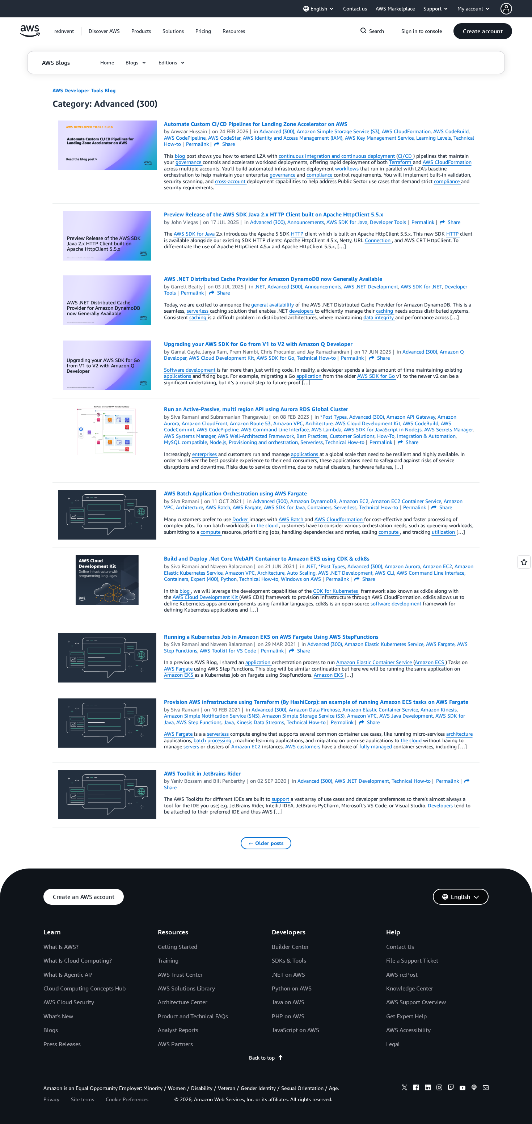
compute (211, 532)
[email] (486, 1089)
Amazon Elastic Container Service (374, 662)
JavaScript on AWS (295, 1030)
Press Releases (62, 1044)
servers (191, 746)
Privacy (51, 1099)
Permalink (197, 144)
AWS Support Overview (416, 1002)
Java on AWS (288, 1002)
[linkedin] (428, 1089)
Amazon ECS (430, 662)
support (281, 799)
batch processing (213, 740)
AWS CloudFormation (447, 162)
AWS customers (303, 746)
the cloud (268, 525)
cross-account (231, 181)
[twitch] (451, 1089)
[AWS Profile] (506, 8)
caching (385, 311)
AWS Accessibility (408, 1030)
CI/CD (405, 156)
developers (302, 311)
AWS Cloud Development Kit (206, 597)
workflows (347, 168)
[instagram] (439, 1089)
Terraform (401, 162)
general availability (273, 304)
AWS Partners (175, 1044)
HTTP (298, 234)
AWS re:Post (402, 974)
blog (180, 156)
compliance (320, 175)
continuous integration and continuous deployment (337, 156)
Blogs (50, 1030)
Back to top (262, 1058)
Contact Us (400, 946)
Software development (190, 370)
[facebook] (416, 1089)
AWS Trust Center (180, 974)
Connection (378, 240)
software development (397, 603)
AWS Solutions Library (186, 988)
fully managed (376, 746)
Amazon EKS (179, 675)
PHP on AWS (288, 1016)
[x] (405, 1089)
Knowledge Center (409, 988)
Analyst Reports (178, 1030)
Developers (441, 805)
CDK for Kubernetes (336, 591)
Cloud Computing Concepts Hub (84, 988)
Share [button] (228, 144)
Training (168, 960)
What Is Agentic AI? (67, 974)
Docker (240, 519)
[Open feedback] (524, 562)
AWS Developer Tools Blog (83, 90)
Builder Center (290, 946)
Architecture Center (182, 1002)
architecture (459, 734)
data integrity (379, 317)
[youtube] (462, 1089)
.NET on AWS (288, 974)
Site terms (82, 1099)
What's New (58, 1016)
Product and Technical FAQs (193, 1016)
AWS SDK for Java (195, 234)
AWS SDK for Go (376, 376)
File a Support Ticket (412, 960)
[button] (104, 31)
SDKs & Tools (289, 960)
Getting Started (177, 946)
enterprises (205, 454)
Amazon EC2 (246, 746)
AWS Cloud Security (68, 1002)
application (309, 376)
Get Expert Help (406, 1016)
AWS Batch (292, 519)
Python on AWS (292, 988)
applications (178, 376)
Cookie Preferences (127, 1099)
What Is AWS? (61, 946)
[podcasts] (474, 1089)
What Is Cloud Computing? (77, 960)
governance (189, 162)
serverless (198, 311)
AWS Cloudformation (339, 519)
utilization (444, 532)
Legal (393, 1044)
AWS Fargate (179, 668)
